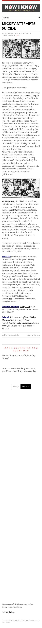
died (10, 299)
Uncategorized (8, 35)
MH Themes (6, 622)
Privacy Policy (8, 612)
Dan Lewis (24, 33)
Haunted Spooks (15, 210)
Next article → (33, 335)
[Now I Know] (21, 8)
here (28, 95)
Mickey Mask (25, 306)
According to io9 (8, 201)
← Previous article (10, 335)
